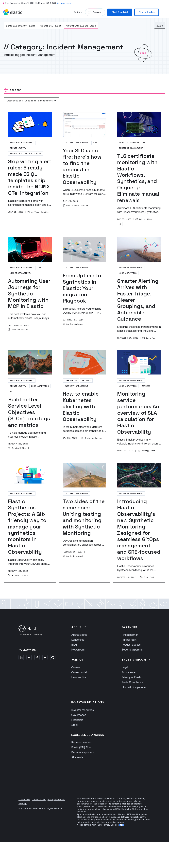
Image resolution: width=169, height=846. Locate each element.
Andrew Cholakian (21, 575)
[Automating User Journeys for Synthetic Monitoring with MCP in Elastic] (30, 288)
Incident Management (22, 142)
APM (95, 142)
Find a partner (129, 634)
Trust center (128, 672)
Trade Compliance (132, 682)
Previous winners (81, 742)
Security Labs (51, 26)
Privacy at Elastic (131, 677)
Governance (78, 715)
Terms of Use (39, 799)
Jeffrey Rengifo (40, 212)
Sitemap (22, 803)
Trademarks (24, 799)
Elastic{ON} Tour (81, 747)
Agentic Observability (132, 142)
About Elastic (79, 634)
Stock (74, 724)
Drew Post (151, 338)
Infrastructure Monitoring (25, 153)
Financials (77, 719)
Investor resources (82, 710)
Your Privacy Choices (108, 825)
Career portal (79, 672)
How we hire (78, 677)
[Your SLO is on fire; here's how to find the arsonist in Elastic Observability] (84, 169)
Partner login (128, 639)
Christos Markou (93, 438)
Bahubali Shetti (20, 448)
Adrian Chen (145, 219)
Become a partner (132, 649)
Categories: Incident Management (30, 100)
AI (40, 267)
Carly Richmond (74, 556)
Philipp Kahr (148, 450)
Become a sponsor (82, 752)
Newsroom (77, 649)
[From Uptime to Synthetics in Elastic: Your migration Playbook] (84, 288)
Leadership (77, 639)
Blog (159, 26)
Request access (131, 644)
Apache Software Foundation (126, 817)
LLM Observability (20, 273)
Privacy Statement (56, 799)
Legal (124, 667)
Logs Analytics (127, 273)
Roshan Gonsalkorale (77, 205)
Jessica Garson (20, 329)
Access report (64, 3)
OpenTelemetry (18, 148)
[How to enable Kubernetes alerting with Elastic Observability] (84, 401)
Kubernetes (71, 380)
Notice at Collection (86, 825)
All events (77, 757)
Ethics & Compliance (133, 687)
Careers (76, 667)
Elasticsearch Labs (21, 26)
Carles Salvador (75, 324)
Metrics (86, 380)
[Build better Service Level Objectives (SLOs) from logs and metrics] (30, 401)
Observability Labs (81, 26)
